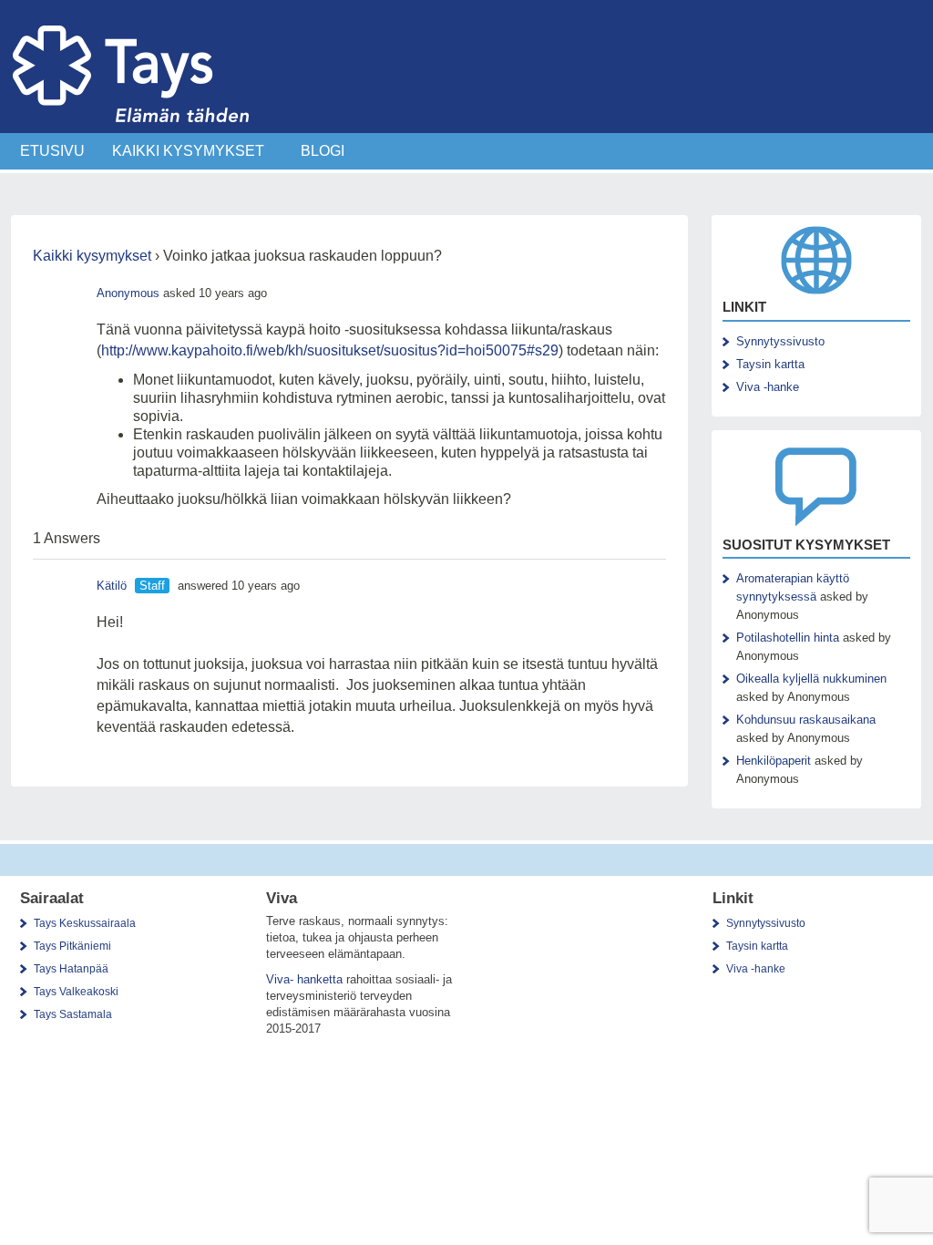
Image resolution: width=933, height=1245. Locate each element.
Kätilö (112, 585)
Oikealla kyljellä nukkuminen (811, 678)
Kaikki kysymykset (92, 255)
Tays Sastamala (73, 1014)
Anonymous (128, 293)
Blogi (322, 151)
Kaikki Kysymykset (188, 151)
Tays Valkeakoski (76, 991)
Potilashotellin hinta (787, 637)
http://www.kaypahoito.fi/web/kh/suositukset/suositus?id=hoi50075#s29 (330, 350)
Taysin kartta (770, 364)
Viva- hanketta (304, 979)
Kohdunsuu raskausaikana (806, 719)
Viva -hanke (767, 387)
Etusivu (52, 151)
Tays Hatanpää (71, 968)
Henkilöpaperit (773, 760)
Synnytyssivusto (780, 341)
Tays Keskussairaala (85, 923)
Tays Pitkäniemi (72, 946)
